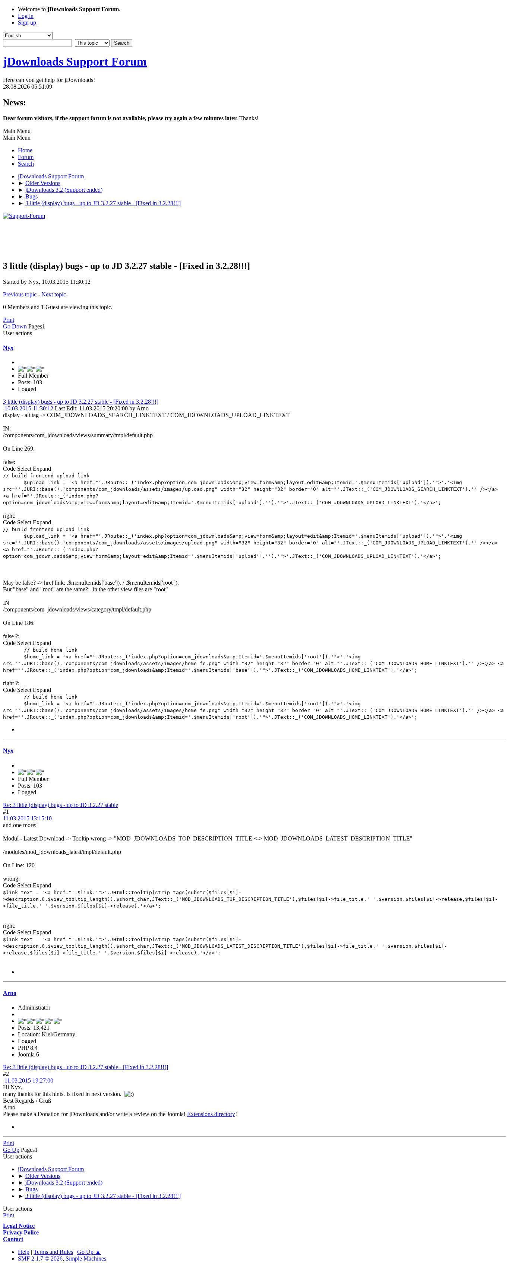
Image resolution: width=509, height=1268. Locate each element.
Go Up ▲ (89, 1252)
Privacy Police (21, 1232)
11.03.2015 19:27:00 (28, 1080)
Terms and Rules (53, 1252)
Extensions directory (211, 1114)
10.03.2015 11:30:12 (28, 408)
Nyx (8, 347)
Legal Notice (19, 1226)
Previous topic (20, 294)
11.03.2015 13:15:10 (27, 818)
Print (8, 320)
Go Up (11, 1150)
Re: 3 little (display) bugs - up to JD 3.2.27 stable (60, 805)
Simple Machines (86, 1258)
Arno (9, 993)
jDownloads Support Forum (75, 61)
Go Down (15, 326)
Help (23, 1252)
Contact (13, 1239)
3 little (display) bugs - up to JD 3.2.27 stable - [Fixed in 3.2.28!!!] (80, 401)
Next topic (53, 294)
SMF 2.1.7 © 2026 (40, 1258)
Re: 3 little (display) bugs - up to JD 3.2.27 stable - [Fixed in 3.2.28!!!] (85, 1067)
